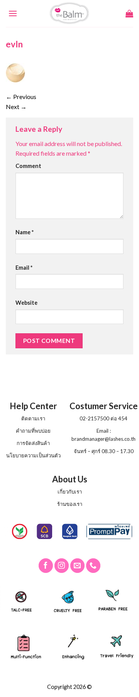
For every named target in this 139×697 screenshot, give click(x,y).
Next (16, 106)
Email (23, 267)
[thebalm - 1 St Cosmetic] (70, 13)
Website (26, 302)
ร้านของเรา (69, 504)
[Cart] (129, 13)
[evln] (15, 72)
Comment (28, 166)
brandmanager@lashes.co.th (103, 439)
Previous (21, 96)
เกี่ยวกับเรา (70, 492)
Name (24, 232)
